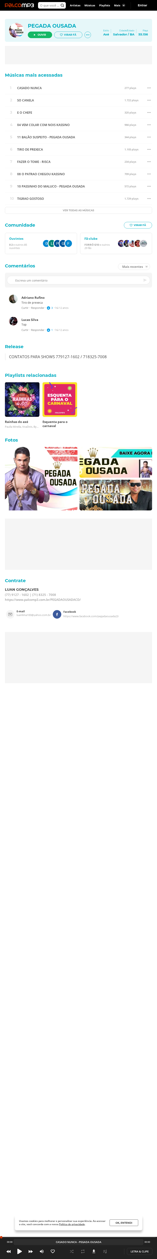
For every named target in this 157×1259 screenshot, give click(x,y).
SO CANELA (25, 100)
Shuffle (71, 1251)
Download (93, 1251)
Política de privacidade (72, 1224)
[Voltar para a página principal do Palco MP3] (20, 5)
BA (132, 34)
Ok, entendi (124, 1222)
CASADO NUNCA (29, 88)
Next (30, 1251)
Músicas (89, 5)
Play (19, 1251)
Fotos (11, 440)
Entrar (142, 5)
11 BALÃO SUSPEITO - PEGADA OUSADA (46, 137)
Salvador (120, 34)
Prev (8, 1251)
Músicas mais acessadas (34, 75)
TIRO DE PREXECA (30, 149)
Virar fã (70, 34)
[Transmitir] (115, 1251)
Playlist (104, 1251)
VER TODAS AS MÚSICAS (78, 210)
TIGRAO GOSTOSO (30, 199)
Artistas (75, 5)
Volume (41, 1251)
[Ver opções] (87, 35)
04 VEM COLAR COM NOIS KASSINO (43, 125)
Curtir (24, 308)
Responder (37, 308)
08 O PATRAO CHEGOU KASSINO (41, 174)
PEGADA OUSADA (52, 26)
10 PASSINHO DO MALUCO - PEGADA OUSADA (51, 186)
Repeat (82, 1251)
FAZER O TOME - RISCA (33, 162)
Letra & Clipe (140, 1251)
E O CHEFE (24, 113)
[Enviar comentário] (145, 280)
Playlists (104, 5)
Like (52, 1251)
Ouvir (42, 34)
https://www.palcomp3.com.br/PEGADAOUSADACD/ (43, 600)
